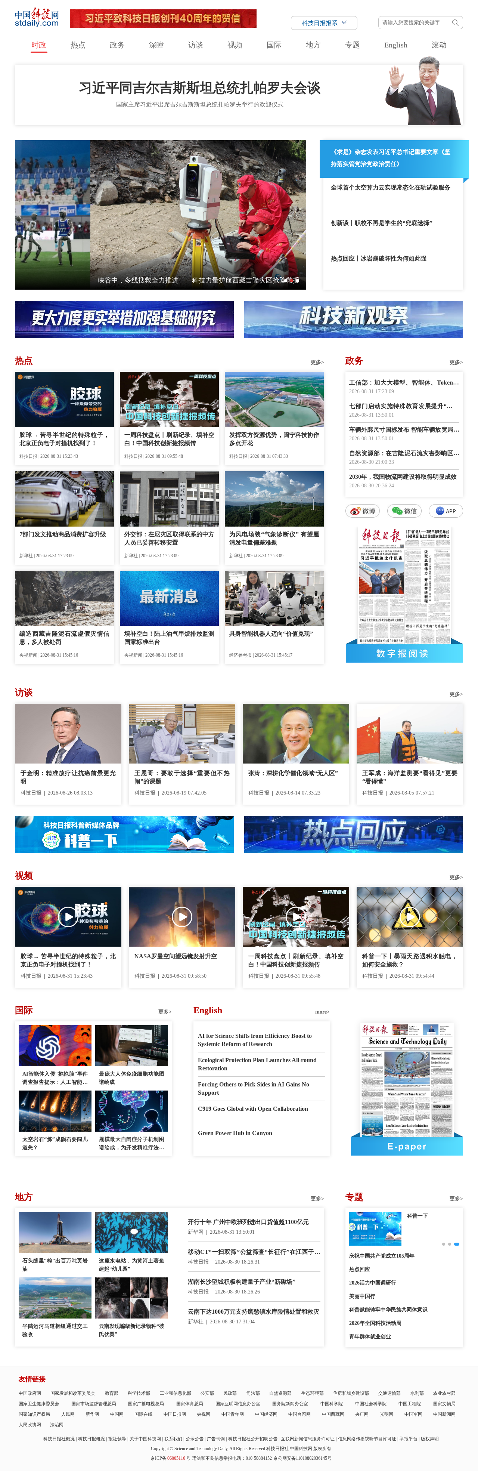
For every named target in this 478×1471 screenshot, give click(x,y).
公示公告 (195, 1438)
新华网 (92, 1414)
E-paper (407, 1146)
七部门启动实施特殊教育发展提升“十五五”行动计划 (404, 407)
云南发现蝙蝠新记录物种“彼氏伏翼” (131, 1330)
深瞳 (156, 45)
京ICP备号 (170, 1458)
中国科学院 (331, 1403)
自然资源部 (280, 1393)
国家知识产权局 (34, 1414)
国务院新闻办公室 (290, 1403)
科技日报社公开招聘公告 (252, 1438)
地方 (313, 45)
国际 (274, 45)
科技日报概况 (91, 1438)
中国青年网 (232, 1414)
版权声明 (430, 1438)
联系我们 (173, 1438)
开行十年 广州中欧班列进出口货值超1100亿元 (248, 1222)
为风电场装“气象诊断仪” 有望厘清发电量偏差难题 (274, 538)
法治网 (56, 1424)
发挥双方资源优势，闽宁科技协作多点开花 (274, 439)
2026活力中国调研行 (372, 1283)
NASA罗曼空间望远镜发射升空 (175, 956)
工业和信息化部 (175, 1393)
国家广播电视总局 (146, 1403)
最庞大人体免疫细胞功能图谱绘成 (131, 1078)
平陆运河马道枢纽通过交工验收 (55, 1330)
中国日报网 (175, 1414)
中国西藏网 (333, 1414)
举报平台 (409, 1438)
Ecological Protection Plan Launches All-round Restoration (257, 1064)
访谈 (195, 45)
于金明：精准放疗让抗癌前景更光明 (68, 777)
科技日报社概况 (59, 1438)
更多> (317, 362)
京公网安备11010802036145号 (302, 1458)
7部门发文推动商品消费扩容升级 (62, 534)
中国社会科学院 (371, 1403)
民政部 (230, 1393)
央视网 (203, 1414)
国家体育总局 (189, 1403)
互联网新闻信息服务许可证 (308, 1438)
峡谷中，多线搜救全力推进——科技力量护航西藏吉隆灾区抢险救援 (123, 280)
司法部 (253, 1393)
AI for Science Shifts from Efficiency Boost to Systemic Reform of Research (255, 1040)
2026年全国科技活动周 (375, 1323)
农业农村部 (444, 1393)
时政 (38, 45)
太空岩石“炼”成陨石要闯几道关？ (55, 1143)
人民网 (68, 1414)
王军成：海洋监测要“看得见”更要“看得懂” (409, 777)
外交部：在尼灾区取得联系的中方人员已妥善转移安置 (169, 538)
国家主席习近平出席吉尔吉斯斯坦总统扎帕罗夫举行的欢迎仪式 (199, 104)
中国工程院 (409, 1403)
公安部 (207, 1393)
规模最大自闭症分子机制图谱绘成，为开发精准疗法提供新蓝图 (131, 1144)
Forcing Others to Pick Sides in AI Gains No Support (253, 1088)
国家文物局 (444, 1403)
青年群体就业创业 (370, 1336)
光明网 (386, 1414)
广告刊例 (216, 1438)
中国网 (117, 1414)
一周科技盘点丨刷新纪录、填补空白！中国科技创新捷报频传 (169, 439)
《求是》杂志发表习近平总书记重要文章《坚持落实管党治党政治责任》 (390, 158)
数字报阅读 (404, 653)
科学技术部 (139, 1393)
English (395, 45)
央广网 (362, 1414)
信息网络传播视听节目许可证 (367, 1438)
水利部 (417, 1393)
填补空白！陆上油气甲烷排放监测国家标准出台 (169, 637)
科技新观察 (420, 1216)
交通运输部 (389, 1393)
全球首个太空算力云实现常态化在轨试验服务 (390, 187)
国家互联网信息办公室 (237, 1403)
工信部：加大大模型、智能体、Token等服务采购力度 (404, 383)
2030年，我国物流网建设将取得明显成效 (403, 477)
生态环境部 (312, 1393)
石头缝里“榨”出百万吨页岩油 (55, 1265)
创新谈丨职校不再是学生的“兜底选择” (381, 223)
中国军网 (413, 1414)
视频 (234, 45)
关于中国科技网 (145, 1438)
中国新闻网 (444, 1414)
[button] (285, 280)
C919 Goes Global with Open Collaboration (253, 1108)
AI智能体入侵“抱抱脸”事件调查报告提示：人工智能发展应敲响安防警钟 (55, 1078)
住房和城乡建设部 (351, 1393)
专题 (352, 45)
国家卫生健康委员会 (39, 1403)
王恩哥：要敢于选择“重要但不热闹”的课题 (182, 777)
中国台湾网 (299, 1414)
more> (322, 1012)
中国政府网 (30, 1393)
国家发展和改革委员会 (72, 1393)
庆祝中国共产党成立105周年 (382, 1256)
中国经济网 (266, 1414)
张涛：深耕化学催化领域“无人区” (293, 773)
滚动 (439, 45)
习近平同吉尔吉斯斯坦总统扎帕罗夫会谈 (200, 87)
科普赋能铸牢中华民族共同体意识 (388, 1310)
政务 (117, 45)
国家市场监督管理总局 (93, 1403)
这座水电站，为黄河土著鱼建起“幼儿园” (131, 1265)
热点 (78, 45)
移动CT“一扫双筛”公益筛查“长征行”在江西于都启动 (254, 1252)
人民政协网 (30, 1424)
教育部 (111, 1393)
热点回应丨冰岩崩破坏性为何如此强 (378, 258)
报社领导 (117, 1438)
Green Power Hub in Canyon (235, 1133)
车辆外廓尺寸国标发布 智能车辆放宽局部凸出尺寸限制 (404, 430)
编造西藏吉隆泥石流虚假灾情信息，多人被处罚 (64, 637)
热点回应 (359, 1269)
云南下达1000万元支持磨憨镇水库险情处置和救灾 (253, 1311)
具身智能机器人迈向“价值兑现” (271, 633)
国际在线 (143, 1414)
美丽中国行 (362, 1296)
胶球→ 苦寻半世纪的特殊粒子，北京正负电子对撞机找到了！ (64, 439)
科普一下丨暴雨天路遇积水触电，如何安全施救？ (409, 960)
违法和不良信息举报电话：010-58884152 (232, 1458)
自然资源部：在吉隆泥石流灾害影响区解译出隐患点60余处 (404, 454)
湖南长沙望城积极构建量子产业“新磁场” (241, 1282)
